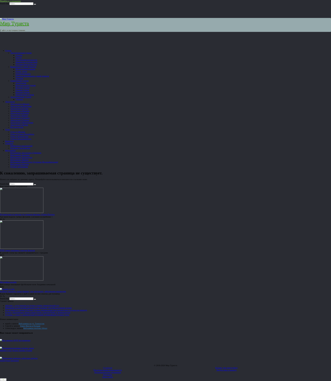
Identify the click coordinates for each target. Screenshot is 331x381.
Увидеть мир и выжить (226, 370)
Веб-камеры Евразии (19, 164)
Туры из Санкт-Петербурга (22, 134)
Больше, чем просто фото (226, 368)
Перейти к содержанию (10, 1)
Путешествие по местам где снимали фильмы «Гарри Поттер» (27, 214)
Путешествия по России (26, 64)
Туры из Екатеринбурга (20, 139)
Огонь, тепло (21, 71)
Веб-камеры (10, 150)
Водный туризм (22, 88)
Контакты (9, 141)
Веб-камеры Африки (19, 160)
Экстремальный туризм (20, 97)
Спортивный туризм (19, 81)
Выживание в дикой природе (23, 67)
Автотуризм (21, 83)
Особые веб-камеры (19, 167)
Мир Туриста (14, 23)
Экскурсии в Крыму (19, 116)
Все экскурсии (16, 127)
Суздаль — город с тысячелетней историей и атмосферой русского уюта (37, 315)
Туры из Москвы (17, 132)
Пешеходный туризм (25, 95)
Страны (19, 55)
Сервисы (9, 143)
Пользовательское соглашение (107, 372)
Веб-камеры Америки (20, 155)
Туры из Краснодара (19, 136)
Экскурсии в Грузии (19, 109)
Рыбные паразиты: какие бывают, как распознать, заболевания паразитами (33, 291)
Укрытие (19, 78)
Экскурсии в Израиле (19, 111)
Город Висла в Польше (30, 326)
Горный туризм (22, 90)
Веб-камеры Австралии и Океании (25, 153)
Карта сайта (107, 377)
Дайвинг (19, 99)
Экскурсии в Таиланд (20, 118)
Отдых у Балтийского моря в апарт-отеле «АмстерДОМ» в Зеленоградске (37, 312)
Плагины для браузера (20, 148)
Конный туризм (22, 92)
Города (19, 57)
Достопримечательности (26, 60)
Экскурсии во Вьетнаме (21, 106)
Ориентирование (23, 74)
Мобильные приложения (21, 146)
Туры (7, 129)
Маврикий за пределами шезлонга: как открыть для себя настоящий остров (38, 308)
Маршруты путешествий (26, 62)
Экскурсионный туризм (21, 53)
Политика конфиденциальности (107, 370)
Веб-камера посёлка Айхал (35, 328)
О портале (107, 368)
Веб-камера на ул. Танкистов (31, 324)
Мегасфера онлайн (8, 282)
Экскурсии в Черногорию (21, 122)
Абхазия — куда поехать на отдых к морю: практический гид (32, 305)
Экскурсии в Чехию (19, 125)
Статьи (8, 50)
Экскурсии (10, 102)
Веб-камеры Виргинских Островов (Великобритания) (34, 162)
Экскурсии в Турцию (19, 120)
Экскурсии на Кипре (19, 113)
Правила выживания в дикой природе (32, 76)
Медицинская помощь (25, 69)
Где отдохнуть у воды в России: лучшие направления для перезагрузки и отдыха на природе (46, 310)
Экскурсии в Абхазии (19, 104)
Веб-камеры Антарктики (21, 157)
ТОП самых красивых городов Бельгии (17, 250)
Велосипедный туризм (26, 85)
